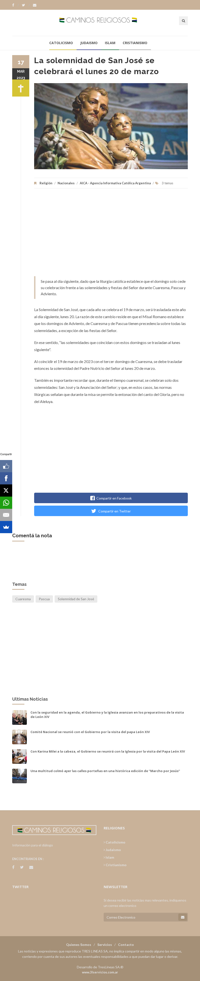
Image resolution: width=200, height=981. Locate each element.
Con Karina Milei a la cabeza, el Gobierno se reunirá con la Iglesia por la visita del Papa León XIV (107, 751)
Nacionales (66, 183)
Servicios (104, 944)
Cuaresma (23, 599)
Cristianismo (135, 42)
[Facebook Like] (6, 466)
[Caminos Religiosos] (100, 23)
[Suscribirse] (182, 917)
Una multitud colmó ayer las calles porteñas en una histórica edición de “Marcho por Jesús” (105, 771)
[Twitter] (26, 5)
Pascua (44, 599)
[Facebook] (15, 5)
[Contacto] (34, 5)
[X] (6, 490)
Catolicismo (61, 42)
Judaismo (89, 42)
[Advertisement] (111, 235)
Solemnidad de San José (76, 599)
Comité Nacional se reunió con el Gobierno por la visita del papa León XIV (90, 732)
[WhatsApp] (6, 503)
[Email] (6, 515)
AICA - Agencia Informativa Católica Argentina (115, 183)
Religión (46, 183)
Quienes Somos (78, 944)
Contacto (126, 944)
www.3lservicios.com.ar (100, 972)
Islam (110, 42)
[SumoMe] (6, 527)
